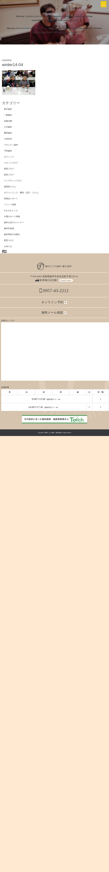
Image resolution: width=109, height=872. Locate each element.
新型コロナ (9, 240)
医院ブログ (9, 169)
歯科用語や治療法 (12, 234)
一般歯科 (8, 115)
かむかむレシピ (11, 210)
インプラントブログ (13, 180)
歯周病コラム (10, 186)
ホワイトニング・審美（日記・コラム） (22, 192)
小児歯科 (8, 127)
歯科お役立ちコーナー (14, 222)
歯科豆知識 (9, 228)
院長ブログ (9, 174)
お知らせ (8, 246)
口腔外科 (8, 139)
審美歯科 (8, 133)
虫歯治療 (8, 121)
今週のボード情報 (12, 216)
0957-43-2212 (55, 290)
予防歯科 (8, 151)
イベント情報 (10, 204)
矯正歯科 (8, 109)
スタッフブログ (11, 163)
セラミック (9, 157)
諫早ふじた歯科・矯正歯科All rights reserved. (58, 432)
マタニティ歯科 (11, 145)
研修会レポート (11, 198)
